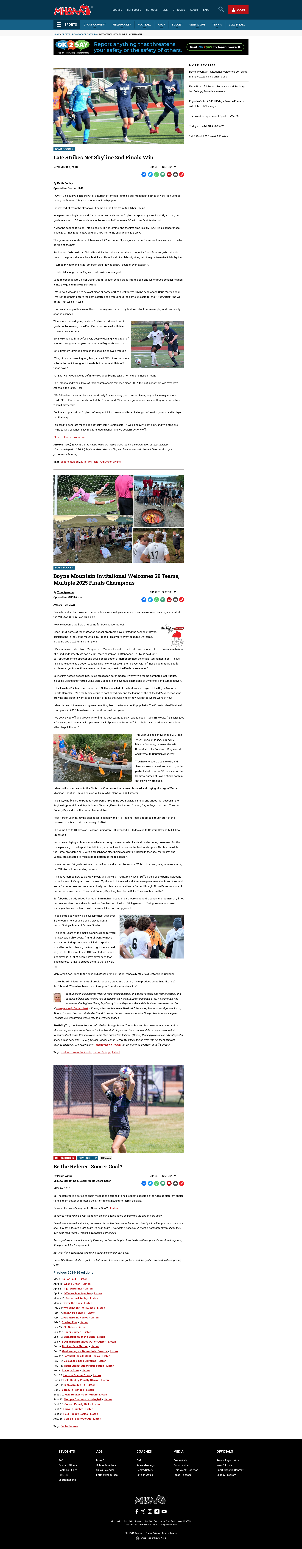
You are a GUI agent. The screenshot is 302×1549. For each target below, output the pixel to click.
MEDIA (178, 1451)
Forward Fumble (73, 1409)
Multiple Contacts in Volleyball (82, 1399)
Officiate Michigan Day (78, 1293)
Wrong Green (72, 1283)
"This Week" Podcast (185, 1470)
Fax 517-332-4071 (152, 1525)
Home (56, 34)
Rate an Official (145, 1474)
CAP (139, 1460)
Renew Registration (228, 1460)
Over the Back (73, 1303)
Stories (92, 34)
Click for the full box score (68, 437)
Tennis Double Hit (74, 1384)
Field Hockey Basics (75, 1413)
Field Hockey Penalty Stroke (81, 1380)
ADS (99, 1451)
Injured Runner (73, 1288)
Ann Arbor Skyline (110, 461)
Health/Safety (145, 1470)
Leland (116, 1052)
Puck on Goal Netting (75, 1346)
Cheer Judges (72, 1332)
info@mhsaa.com (169, 1525)
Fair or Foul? (69, 1279)
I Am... (206, 10)
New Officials (224, 1465)
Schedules (134, 10)
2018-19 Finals (89, 461)
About (194, 10)
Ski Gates (69, 1327)
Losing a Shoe (70, 1370)
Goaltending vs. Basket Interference (85, 1351)
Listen (114, 1208)
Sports (66, 34)
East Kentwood (70, 461)
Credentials (180, 1460)
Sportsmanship (67, 1479)
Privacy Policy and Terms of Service (161, 1533)
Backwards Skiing (74, 1312)
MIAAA (100, 1460)
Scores (117, 10)
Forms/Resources (107, 1474)
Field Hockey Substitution (80, 1394)
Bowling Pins (69, 1322)
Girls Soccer (64, 1158)
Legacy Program (226, 1474)
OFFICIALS (225, 1451)
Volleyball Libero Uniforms (80, 1360)
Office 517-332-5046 (134, 1525)
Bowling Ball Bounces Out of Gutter (84, 1341)
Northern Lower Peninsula (76, 1052)
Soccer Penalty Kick (77, 1404)
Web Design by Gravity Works (153, 1538)
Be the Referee (69, 1426)
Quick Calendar (105, 1470)
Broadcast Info (182, 1465)
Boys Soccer (79, 34)
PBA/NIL (63, 1474)
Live (165, 10)
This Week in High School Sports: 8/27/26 (214, 116)
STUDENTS (67, 1451)
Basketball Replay (77, 1298)
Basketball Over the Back (79, 1336)
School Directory (106, 1465)
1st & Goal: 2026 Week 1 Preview (208, 136)
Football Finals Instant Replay (82, 1356)
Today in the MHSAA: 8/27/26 (206, 126)
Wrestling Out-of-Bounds (79, 1307)
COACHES (144, 1451)
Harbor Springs (102, 1052)
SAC (61, 1460)
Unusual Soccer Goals (77, 1375)
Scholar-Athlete (68, 1465)
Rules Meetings (146, 1465)
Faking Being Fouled (75, 1317)
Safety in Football (73, 1389)
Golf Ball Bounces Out (77, 1418)
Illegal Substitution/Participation (84, 1365)
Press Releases (182, 1474)
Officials (179, 10)
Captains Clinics (68, 1470)
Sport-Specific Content (230, 1470)
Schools (152, 10)
